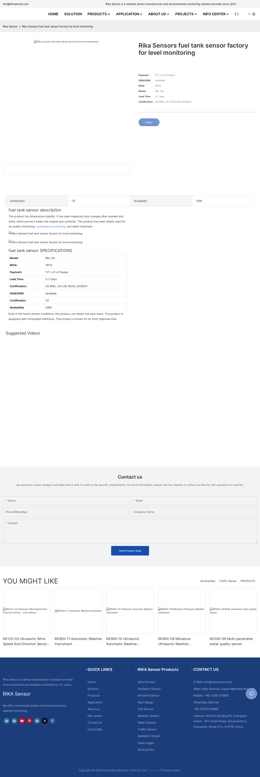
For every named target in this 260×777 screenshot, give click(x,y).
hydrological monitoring (50, 226)
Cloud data (95, 729)
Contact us (95, 722)
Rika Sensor (10, 26)
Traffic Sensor (228, 581)
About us (94, 709)
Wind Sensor (146, 682)
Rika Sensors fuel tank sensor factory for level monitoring (57, 26)
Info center (95, 716)
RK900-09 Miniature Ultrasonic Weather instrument (174, 641)
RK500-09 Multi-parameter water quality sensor (231, 641)
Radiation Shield (149, 736)
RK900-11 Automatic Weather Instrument (78, 641)
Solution (93, 689)
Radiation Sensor (149, 689)
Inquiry (149, 122)
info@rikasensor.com (16, 4)
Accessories (207, 581)
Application (95, 702)
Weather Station (148, 716)
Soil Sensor (145, 709)
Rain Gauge (145, 702)
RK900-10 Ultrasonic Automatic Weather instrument (123, 641)
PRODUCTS (248, 581)
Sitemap (154, 770)
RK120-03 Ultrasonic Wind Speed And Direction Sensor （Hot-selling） (25, 641)
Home (92, 682)
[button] (238, 14)
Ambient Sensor (149, 695)
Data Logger (146, 743)
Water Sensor (147, 722)
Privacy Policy (171, 770)
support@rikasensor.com (238, 689)
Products (94, 695)
